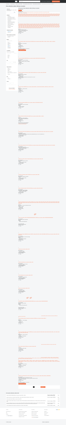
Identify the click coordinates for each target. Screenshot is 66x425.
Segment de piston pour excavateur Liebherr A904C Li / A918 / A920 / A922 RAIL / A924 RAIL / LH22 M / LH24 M (20, 397)
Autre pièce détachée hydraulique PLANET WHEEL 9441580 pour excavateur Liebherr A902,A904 (32, 72)
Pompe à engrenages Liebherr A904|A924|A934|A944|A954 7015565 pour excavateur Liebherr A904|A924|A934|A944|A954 (35, 217)
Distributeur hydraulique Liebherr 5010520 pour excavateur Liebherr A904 (28, 174)
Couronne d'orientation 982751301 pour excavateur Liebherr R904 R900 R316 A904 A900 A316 (31, 58)
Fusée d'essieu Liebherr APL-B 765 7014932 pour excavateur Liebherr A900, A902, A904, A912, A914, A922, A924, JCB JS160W (36, 145)
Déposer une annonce (22, 50)
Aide (6, 412)
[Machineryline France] (10, 1)
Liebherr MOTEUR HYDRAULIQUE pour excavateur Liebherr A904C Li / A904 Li (16, 395)
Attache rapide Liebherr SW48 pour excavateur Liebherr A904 (27, 346)
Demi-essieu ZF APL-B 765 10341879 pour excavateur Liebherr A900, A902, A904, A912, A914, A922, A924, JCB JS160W (35, 131)
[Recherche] (19, 1)
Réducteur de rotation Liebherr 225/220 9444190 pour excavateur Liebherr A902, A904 (30, 158)
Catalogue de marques (21, 416)
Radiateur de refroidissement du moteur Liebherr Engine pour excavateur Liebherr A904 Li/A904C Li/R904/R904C (34, 375)
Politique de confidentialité (22, 412)
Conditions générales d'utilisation (23, 411)
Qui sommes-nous (8, 411)
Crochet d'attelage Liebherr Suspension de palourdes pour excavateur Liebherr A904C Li (17, 405)
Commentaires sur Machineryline (23, 415)
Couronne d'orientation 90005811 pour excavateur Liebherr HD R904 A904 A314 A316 (30, 102)
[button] (19, 33)
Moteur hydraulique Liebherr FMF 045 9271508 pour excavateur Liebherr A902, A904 (30, 188)
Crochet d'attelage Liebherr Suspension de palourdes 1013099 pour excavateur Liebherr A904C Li (32, 318)
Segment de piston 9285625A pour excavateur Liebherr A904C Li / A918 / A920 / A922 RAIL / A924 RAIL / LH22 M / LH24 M (35, 86)
